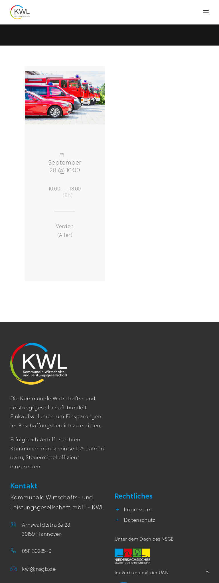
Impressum (138, 510)
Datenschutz (140, 520)
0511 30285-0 (36, 551)
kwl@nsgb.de (39, 569)
